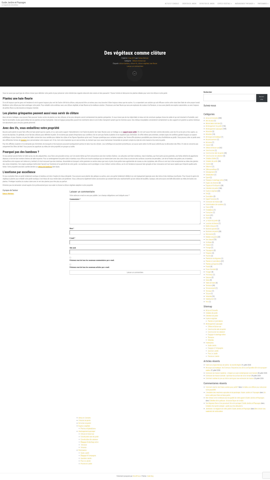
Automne (209, 142)
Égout (208, 177)
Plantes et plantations (213, 261)
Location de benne (212, 223)
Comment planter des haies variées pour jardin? (222, 387)
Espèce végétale (224, 4)
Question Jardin (213, 351)
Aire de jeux (210, 121)
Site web (73, 248)
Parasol (208, 245)
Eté (207, 194)
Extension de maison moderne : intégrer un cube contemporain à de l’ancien (231, 373)
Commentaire (75, 199)
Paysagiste (209, 250)
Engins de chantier (212, 183)
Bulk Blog (150, 476)
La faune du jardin (212, 221)
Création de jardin (189, 4)
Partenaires (262, 4)
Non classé (209, 240)
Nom (72, 228)
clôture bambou (124, 64)
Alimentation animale (213, 123)
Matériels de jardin (212, 231)
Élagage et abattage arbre (214, 180)
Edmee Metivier (143, 58)
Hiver (207, 218)
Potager (208, 272)
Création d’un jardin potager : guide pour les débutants (224, 406)
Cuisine (208, 164)
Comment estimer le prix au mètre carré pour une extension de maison (230, 378)
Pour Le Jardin (213, 354)
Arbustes (209, 134)
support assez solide (130, 132)
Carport (208, 145)
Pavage (208, 248)
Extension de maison (213, 202)
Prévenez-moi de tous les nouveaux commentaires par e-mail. (92, 260)
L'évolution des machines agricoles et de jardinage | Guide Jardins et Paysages (232, 392)
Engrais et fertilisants (213, 185)
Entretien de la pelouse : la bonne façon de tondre (226, 401)
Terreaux (209, 291)
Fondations (209, 210)
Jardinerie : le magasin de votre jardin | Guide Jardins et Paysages (228, 409)
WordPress (136, 476)
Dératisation (210, 175)
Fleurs (208, 207)
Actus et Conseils (172, 4)
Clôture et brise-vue (139, 61)
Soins (207, 280)
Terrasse (209, 285)
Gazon (208, 215)
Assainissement (211, 140)
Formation (209, 213)
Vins (207, 302)
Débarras (209, 167)
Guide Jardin (212, 345)
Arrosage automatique (213, 137)
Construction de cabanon (214, 156)
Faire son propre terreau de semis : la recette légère (223, 365)
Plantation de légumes (213, 258)
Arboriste (209, 131)
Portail (208, 267)
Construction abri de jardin (215, 153)
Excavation (209, 196)
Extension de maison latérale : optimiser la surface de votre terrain (228, 376)
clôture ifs (133, 64)
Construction (210, 150)
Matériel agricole (211, 229)
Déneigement (210, 172)
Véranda (208, 296)
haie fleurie (153, 64)
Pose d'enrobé (210, 269)
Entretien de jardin (206, 4)
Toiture (208, 294)
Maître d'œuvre (211, 226)
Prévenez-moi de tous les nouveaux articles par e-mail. (89, 267)
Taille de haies (210, 283)
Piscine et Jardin (213, 356)
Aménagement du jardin (214, 126)
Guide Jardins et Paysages (14, 2)
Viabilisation (210, 299)
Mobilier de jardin (211, 237)
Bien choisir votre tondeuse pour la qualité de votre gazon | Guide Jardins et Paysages (235, 398)
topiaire (23, 140)
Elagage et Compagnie (215, 348)
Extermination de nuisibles (214, 204)
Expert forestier (211, 199)
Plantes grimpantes (212, 264)
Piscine (208, 256)
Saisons (208, 277)
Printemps (209, 275)
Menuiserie (209, 234)
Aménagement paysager (244, 4)
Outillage (208, 242)
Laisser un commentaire (135, 66)
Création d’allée (211, 158)
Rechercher (208, 92)
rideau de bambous (45, 167)
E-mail (72, 238)
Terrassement (210, 288)
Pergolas (209, 253)
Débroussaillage (211, 169)
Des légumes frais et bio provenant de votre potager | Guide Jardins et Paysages (233, 403)
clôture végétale (143, 64)
